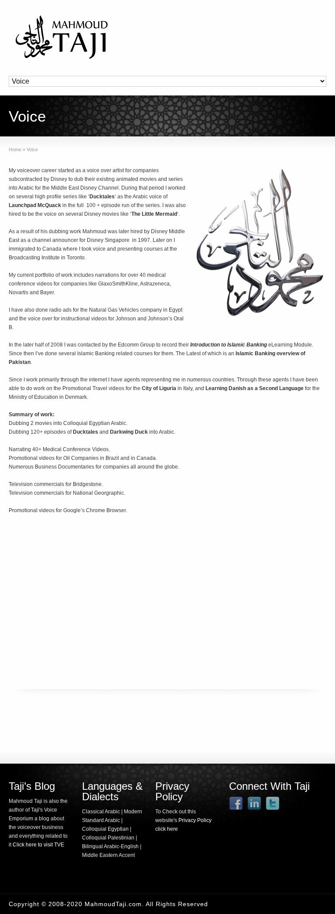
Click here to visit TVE (38, 845)
